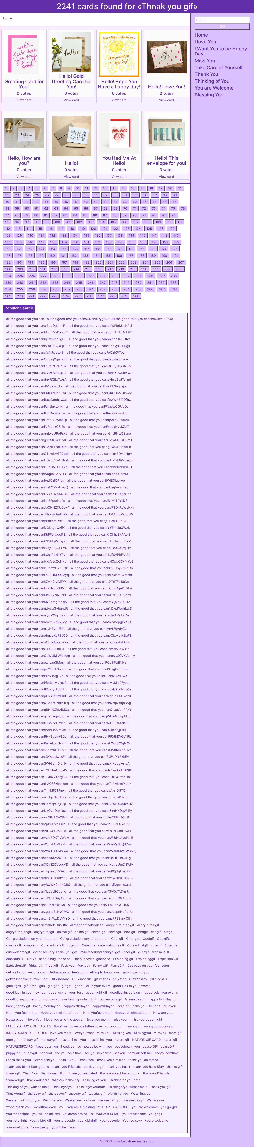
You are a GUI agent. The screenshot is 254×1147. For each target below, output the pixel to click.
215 (87, 269)
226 (32, 276)
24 (27, 195)
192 (8, 262)
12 (95, 188)
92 (154, 215)
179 (40, 256)
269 (8, 296)
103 (90, 222)
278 (112, 296)
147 (41, 242)
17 (142, 188)
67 (96, 208)
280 (136, 296)
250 (138, 283)
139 (131, 235)
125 (149, 229)
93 (164, 215)
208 (8, 269)
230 (79, 276)
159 (176, 242)
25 (37, 195)
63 (56, 208)
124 (138, 229)
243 (55, 283)
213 (65, 269)
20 (170, 188)
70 (125, 208)
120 (93, 229)
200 (98, 262)
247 (103, 283)
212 (53, 269)
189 (153, 256)
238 (174, 276)
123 (126, 229)
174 (163, 249)
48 (86, 202)
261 (91, 289)
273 (54, 296)
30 (86, 195)
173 (152, 249)
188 (141, 256)
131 (41, 235)
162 (30, 249)
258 (56, 289)
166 (75, 249)
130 (30, 235)
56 (164, 202)
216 (99, 269)
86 (95, 215)
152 (97, 242)
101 (68, 222)
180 (52, 256)
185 (108, 256)
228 (56, 276)
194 (30, 262)
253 (173, 283)
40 (7, 202)
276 (89, 296)
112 (7, 229)
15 (123, 188)
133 (63, 235)
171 (131, 249)
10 (77, 188)
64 (66, 208)
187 (130, 256)
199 (86, 262)
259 (67, 289)
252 (162, 283)
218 (121, 269)
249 (126, 283)
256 (32, 289)
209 (20, 269)
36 (145, 195)
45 (56, 202)
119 (82, 229)
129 (19, 235)
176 (7, 256)
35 (135, 195)
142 (164, 235)
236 (150, 276)
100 (57, 222)
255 (20, 289)
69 (115, 208)
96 (17, 222)
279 (124, 296)
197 (64, 262)
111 (180, 222)
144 (8, 242)
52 (125, 202)
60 (27, 208)
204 (145, 262)
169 (109, 249)
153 (109, 242)
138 (120, 235)
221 (156, 269)
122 (115, 229)
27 (57, 195)
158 (165, 242)
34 (125, 195)
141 (153, 235)
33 (115, 195)
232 (103, 276)
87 (105, 215)
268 (174, 289)
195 (41, 262)
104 (102, 222)
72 (144, 208)
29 (76, 195)
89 (125, 215)
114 (29, 229)
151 (86, 242)
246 (91, 283)
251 (150, 283)
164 (52, 249)
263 (114, 289)
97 (27, 222)
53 (135, 202)
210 (31, 269)
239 (8, 283)
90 (135, 215)
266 (150, 289)
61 (36, 208)
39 (175, 195)
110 (169, 222)
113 (18, 229)
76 (183, 208)
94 (174, 215)
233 (114, 276)
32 (106, 195)
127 (171, 229)
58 (7, 208)
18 (151, 188)
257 (44, 289)
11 (86, 188)
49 (96, 202)
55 (155, 202)
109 (158, 222)
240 (20, 283)
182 (74, 256)
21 (180, 188)
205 (157, 262)
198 (75, 262)
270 (20, 296)
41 (16, 202)
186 (119, 256)
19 (160, 188)
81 (45, 215)
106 (124, 222)
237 (162, 276)
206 (169, 262)
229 (67, 276)
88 (115, 215)
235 (138, 276)
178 (29, 256)
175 (174, 249)
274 (66, 296)
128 (8, 235)
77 (7, 215)
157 (154, 242)
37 (155, 195)
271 (31, 296)
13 (105, 188)
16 (133, 188)
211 (42, 269)
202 (122, 262)
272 (43, 296)
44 (46, 202)
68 (106, 208)
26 (47, 195)
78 (16, 215)
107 (135, 222)
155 (131, 242)
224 (8, 276)
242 (43, 283)
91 (144, 215)
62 (46, 208)
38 (165, 195)
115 (39, 229)
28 (66, 195)
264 (126, 289)
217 (110, 269)
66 (86, 208)
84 (75, 215)
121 (104, 229)
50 (106, 202)
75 (173, 208)
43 (36, 202)
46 (66, 202)
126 (160, 229)
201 (110, 262)
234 (126, 276)
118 (71, 229)
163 (41, 249)
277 (101, 296)
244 (67, 283)
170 (120, 249)
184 (96, 256)
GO (222, 26)
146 (30, 242)
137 (109, 235)
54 (145, 202)
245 (79, 283)
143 (176, 235)
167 (86, 249)
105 (113, 222)
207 (181, 262)
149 (64, 242)
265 (138, 289)
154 (120, 242)
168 (97, 249)
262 (103, 289)
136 (97, 235)
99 (47, 222)
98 (37, 222)
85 (85, 215)
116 (50, 229)
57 (174, 202)
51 (115, 202)
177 (18, 256)
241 (31, 283)
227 (44, 276)
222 (167, 269)
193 (19, 262)
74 (163, 208)
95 (7, 222)
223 (179, 269)
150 (75, 242)
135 (86, 235)
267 (162, 289)
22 (7, 195)
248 (114, 283)
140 (142, 235)
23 (17, 195)
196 (53, 262)
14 (114, 188)
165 (63, 249)
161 (18, 249)
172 (141, 249)
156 (142, 242)
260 (79, 289)
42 (26, 202)
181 (63, 256)
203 (134, 262)
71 (134, 208)
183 (85, 256)
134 (75, 235)
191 (175, 256)
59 (17, 208)
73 (154, 208)
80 (36, 215)
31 (96, 195)
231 (91, 276)
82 (55, 215)
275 (78, 296)
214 (76, 269)
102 (79, 222)
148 (53, 242)
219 (132, 269)
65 (76, 208)
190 (164, 256)
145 (19, 242)
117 (61, 229)
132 (52, 235)
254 (8, 289)
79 (26, 215)
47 (76, 202)
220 (144, 269)
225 (20, 276)
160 (8, 249)
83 (65, 215)
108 (147, 222)
